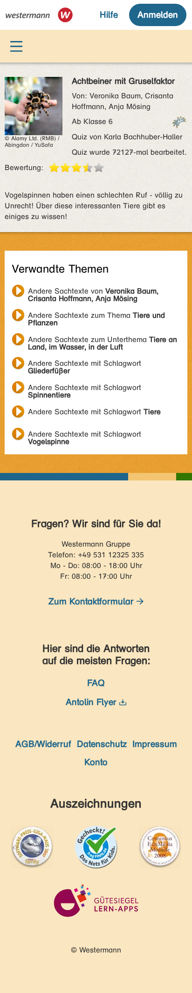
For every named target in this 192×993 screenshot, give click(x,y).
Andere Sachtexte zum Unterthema (102, 340)
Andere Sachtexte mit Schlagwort (84, 364)
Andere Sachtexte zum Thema (96, 316)
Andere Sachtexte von (93, 292)
